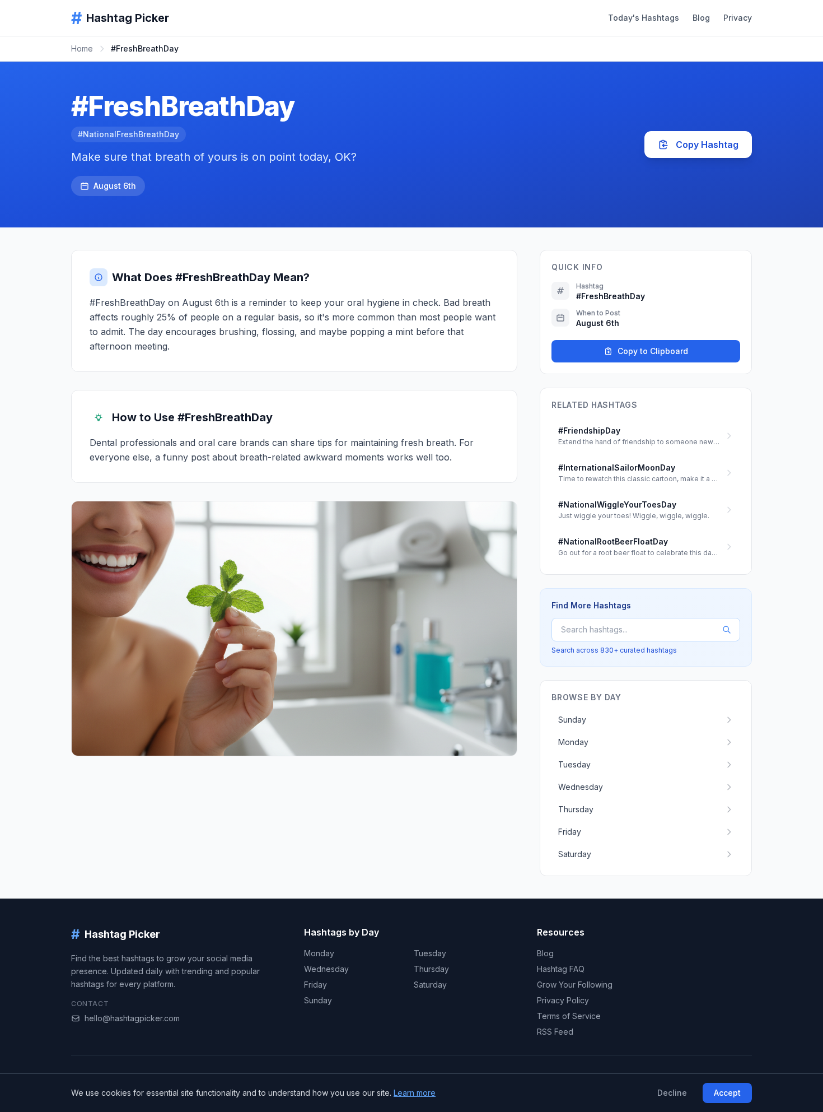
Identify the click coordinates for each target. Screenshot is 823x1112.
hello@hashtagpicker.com (132, 1018)
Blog (701, 17)
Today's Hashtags (643, 17)
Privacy (737, 17)
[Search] (727, 629)
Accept (727, 1092)
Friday (315, 984)
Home (82, 48)
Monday (319, 953)
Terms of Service (569, 1016)
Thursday (431, 969)
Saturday (430, 984)
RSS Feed (555, 1031)
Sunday (318, 1000)
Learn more (415, 1092)
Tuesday (430, 953)
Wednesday (326, 969)
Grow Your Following (574, 984)
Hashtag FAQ (560, 969)
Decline (672, 1092)
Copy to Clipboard (653, 351)
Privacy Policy (563, 1000)
